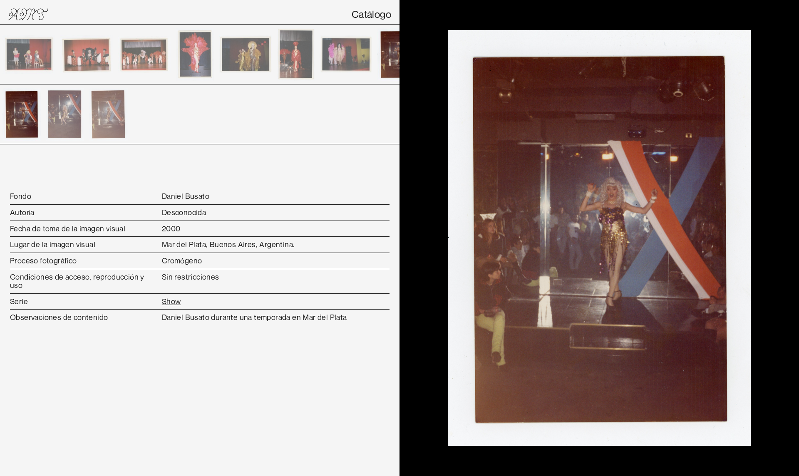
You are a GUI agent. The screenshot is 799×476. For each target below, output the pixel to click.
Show (171, 301)
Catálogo (371, 14)
